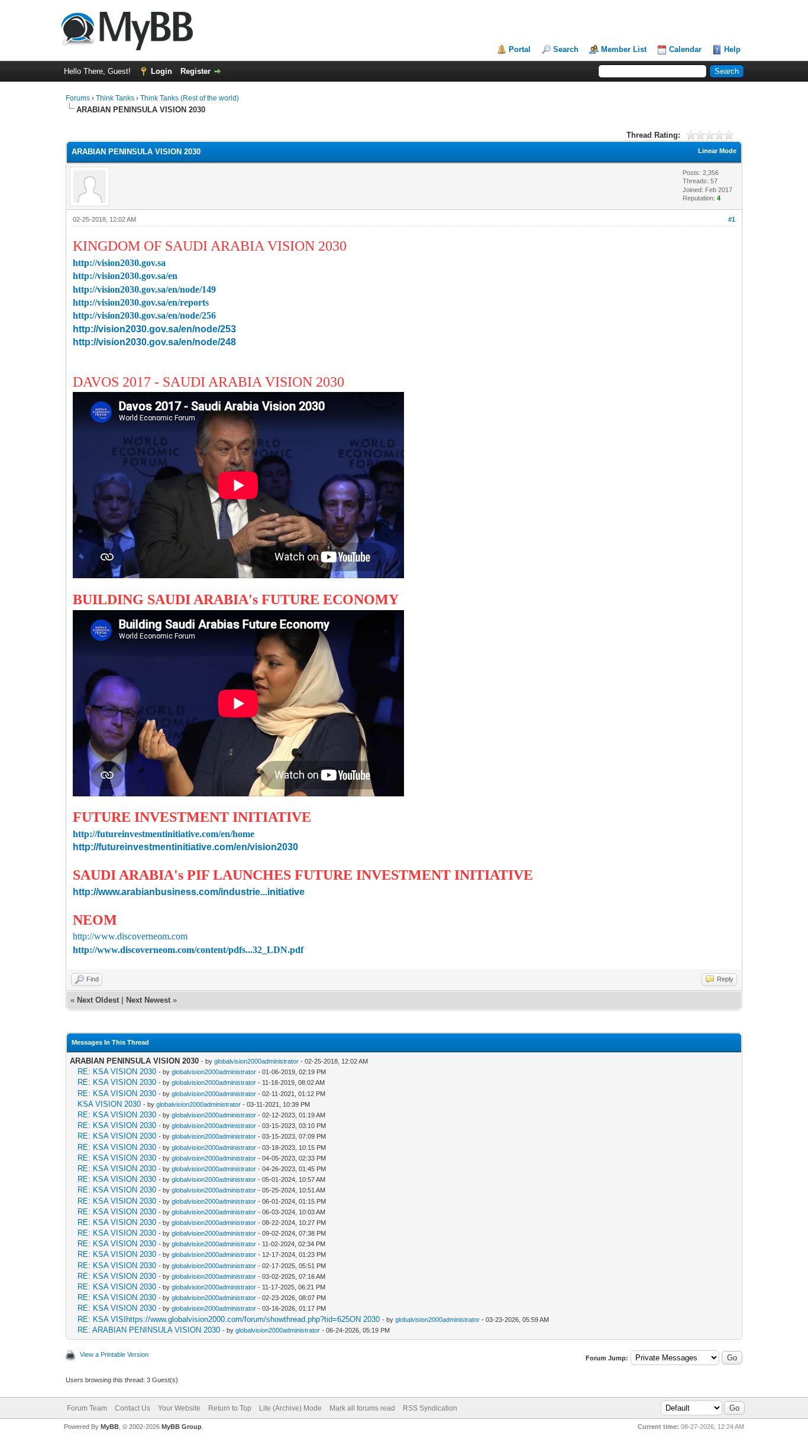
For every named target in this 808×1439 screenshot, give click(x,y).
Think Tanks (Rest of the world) (189, 98)
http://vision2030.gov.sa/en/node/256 (144, 315)
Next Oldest (98, 1000)
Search (565, 49)
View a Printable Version (114, 1354)
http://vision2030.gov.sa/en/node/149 (144, 289)
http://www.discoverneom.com (130, 936)
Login (161, 71)
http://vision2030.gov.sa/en (125, 276)
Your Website (179, 1408)
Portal (520, 49)
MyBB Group (181, 1426)
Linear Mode (717, 150)
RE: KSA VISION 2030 (116, 1071)
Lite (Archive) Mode (290, 1408)
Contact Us (132, 1408)
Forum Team (87, 1408)
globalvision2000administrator (256, 1061)
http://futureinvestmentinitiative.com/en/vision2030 (185, 847)
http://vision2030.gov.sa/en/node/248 (154, 342)
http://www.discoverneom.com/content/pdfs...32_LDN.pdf (188, 950)
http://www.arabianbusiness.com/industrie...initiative (189, 892)
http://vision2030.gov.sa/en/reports (141, 302)
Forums (78, 98)
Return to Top (229, 1408)
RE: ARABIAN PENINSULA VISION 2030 (148, 1329)
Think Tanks (115, 98)
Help (732, 49)
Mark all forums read (362, 1408)
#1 (731, 219)
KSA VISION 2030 (109, 1104)
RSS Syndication (430, 1408)
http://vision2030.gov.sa (119, 263)
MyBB (110, 1426)
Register (195, 71)
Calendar (685, 49)
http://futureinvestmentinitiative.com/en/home (163, 834)
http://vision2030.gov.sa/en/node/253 (154, 329)
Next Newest (148, 1000)
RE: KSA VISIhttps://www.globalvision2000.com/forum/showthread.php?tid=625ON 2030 (228, 1319)
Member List (624, 49)
